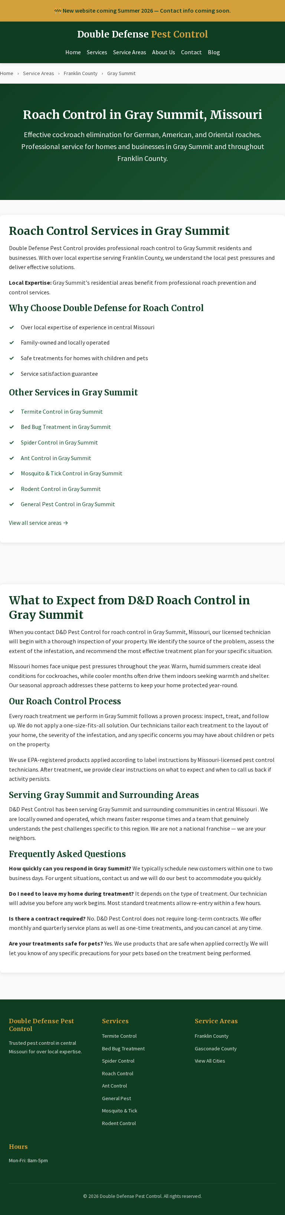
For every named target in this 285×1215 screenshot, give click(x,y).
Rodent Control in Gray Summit (61, 488)
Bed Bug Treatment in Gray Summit (66, 426)
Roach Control (117, 1073)
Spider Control (118, 1060)
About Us (163, 52)
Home (73, 52)
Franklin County (81, 73)
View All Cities (210, 1060)
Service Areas (129, 52)
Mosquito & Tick (119, 1110)
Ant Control (114, 1085)
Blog (214, 52)
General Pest (116, 1098)
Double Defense (142, 34)
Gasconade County (216, 1048)
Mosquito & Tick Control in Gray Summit (71, 473)
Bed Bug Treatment (123, 1048)
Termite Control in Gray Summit (62, 411)
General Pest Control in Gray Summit (68, 504)
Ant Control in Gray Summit (56, 458)
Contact (191, 52)
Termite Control (119, 1036)
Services (97, 52)
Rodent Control (119, 1123)
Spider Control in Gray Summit (59, 442)
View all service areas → (38, 522)
